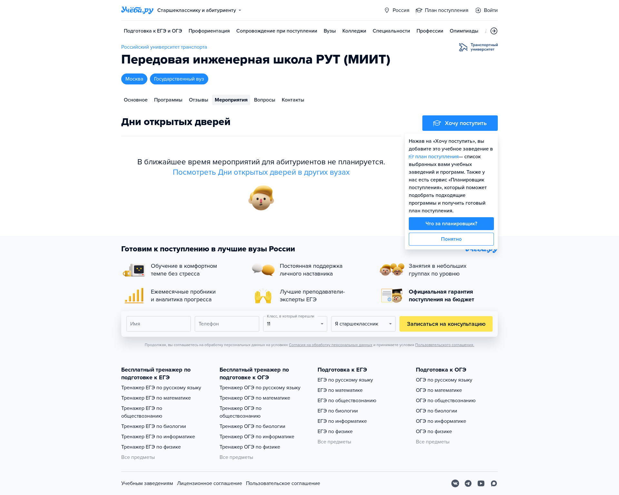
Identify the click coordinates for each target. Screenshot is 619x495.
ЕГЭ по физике (335, 431)
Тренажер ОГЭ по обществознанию (240, 412)
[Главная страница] (137, 10)
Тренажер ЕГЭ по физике (151, 447)
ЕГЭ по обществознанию (347, 400)
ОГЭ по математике (439, 390)
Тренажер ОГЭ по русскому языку (260, 387)
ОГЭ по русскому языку (444, 380)
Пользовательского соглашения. (444, 345)
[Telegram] (468, 483)
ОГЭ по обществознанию (446, 400)
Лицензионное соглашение (209, 483)
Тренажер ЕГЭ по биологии (153, 426)
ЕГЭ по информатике (342, 421)
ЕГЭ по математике (340, 390)
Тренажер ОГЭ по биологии (252, 426)
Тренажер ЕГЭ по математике (156, 398)
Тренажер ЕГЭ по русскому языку (161, 387)
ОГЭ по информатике (441, 421)
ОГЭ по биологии (436, 411)
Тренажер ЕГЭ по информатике (158, 436)
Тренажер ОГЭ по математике (255, 398)
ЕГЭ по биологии (338, 411)
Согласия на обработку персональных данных (330, 345)
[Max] (494, 483)
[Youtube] (481, 483)
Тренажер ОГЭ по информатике (257, 436)
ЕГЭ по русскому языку (345, 380)
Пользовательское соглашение (283, 483)
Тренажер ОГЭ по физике (250, 447)
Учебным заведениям (147, 483)
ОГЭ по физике (434, 431)
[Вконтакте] (455, 483)
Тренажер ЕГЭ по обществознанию (141, 412)
